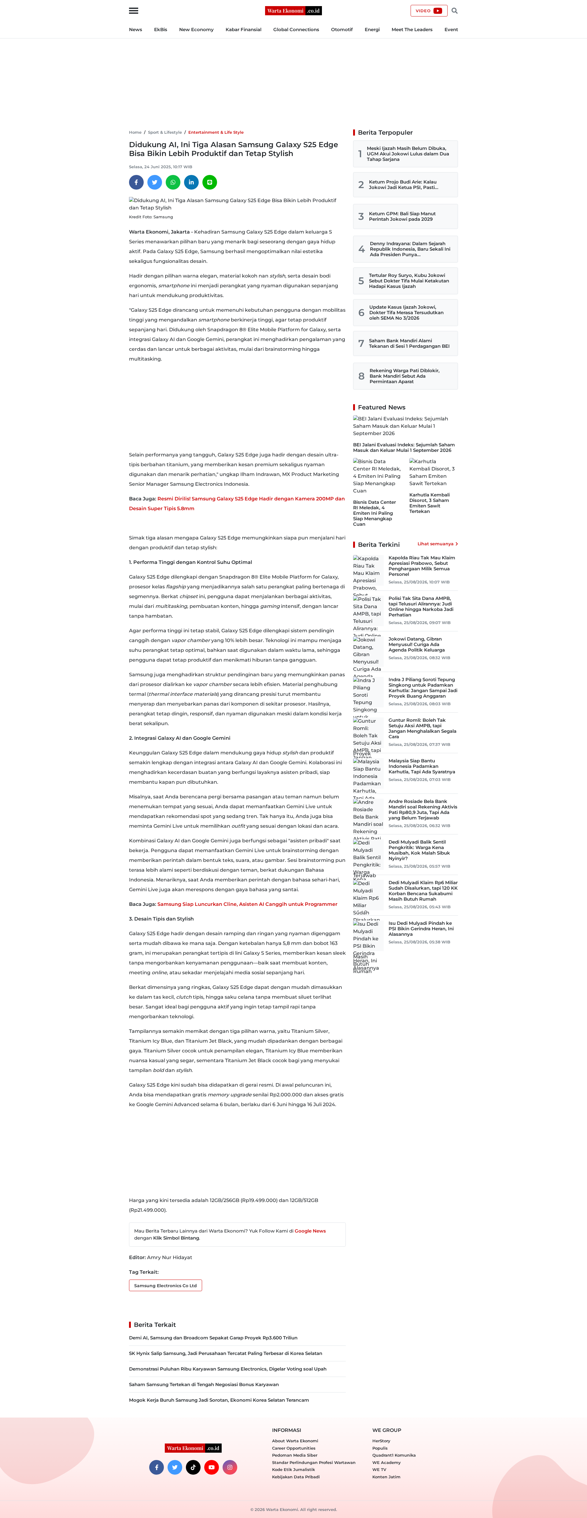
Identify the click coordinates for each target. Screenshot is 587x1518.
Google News (310, 1231)
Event (451, 29)
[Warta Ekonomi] (293, 10)
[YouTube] (211, 1467)
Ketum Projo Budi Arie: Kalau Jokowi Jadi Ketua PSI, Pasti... (403, 184)
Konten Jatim (386, 1476)
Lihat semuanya (436, 544)
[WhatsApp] (173, 182)
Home (135, 132)
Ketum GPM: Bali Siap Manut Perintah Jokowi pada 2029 (402, 216)
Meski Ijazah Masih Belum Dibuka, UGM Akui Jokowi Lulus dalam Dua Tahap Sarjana (408, 153)
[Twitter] (154, 182)
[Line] (209, 182)
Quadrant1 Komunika (394, 1455)
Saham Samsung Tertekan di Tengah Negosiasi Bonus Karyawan (204, 1384)
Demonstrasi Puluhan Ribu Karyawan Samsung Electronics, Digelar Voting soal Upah (228, 1369)
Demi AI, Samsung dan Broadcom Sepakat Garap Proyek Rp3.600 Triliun (213, 1338)
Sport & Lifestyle (165, 132)
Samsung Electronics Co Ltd (165, 1285)
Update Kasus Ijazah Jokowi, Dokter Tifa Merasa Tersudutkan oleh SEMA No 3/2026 (406, 312)
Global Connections (296, 29)
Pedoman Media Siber (294, 1455)
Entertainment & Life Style (216, 132)
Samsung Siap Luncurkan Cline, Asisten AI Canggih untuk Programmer (247, 904)
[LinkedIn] (191, 182)
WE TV (379, 1469)
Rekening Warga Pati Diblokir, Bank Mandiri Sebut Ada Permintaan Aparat (405, 376)
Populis (380, 1448)
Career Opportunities (294, 1448)
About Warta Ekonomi (295, 1440)
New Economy (196, 29)
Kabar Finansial (243, 29)
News (135, 29)
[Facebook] (136, 182)
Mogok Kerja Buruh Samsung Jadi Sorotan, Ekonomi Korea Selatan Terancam (219, 1400)
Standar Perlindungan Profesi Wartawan (314, 1462)
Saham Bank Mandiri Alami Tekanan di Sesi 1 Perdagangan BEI (409, 343)
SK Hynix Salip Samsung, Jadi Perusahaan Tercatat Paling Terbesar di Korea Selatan (225, 1353)
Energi (372, 29)
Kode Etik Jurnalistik (293, 1469)
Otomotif (342, 29)
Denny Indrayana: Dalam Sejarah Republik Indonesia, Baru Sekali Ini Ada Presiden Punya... (410, 249)
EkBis (160, 29)
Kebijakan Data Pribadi (296, 1476)
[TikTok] (193, 1467)
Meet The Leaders (412, 29)
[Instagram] (230, 1467)
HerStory (381, 1440)
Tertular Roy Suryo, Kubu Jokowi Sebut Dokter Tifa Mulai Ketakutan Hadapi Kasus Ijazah (409, 280)
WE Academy (386, 1462)
